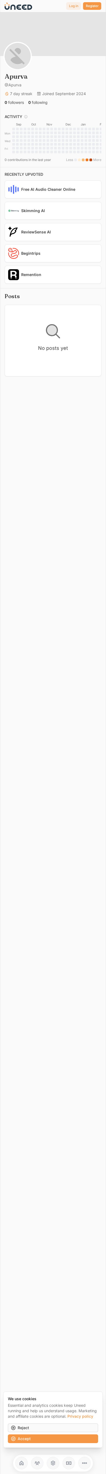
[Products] (53, 1463)
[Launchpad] (21, 1463)
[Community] (37, 1463)
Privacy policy (80, 1416)
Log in (73, 6)
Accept (24, 1438)
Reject (23, 1427)
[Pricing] (69, 1463)
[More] (84, 1463)
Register (92, 6)
